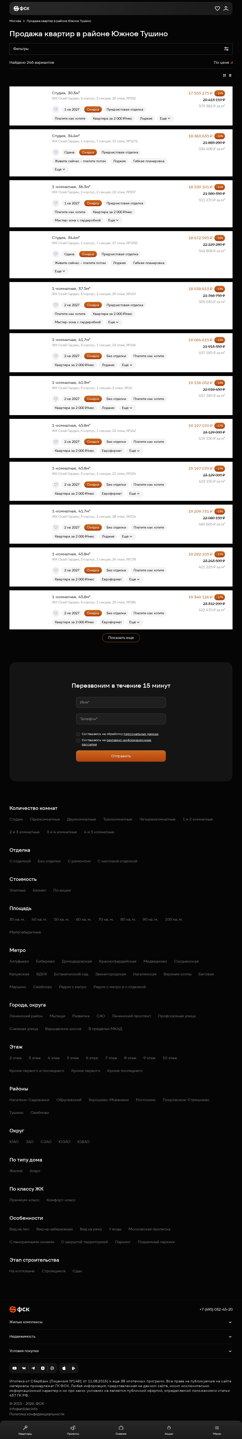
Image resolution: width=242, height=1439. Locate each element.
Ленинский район (26, 1015)
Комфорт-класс (61, 1199)
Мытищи (57, 1015)
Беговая (206, 974)
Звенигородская (110, 974)
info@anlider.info (23, 1409)
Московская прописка (149, 1229)
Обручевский (69, 1099)
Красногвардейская (117, 961)
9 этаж (149, 1057)
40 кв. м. (39, 919)
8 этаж (130, 1057)
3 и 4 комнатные (62, 831)
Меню (217, 1433)
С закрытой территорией (84, 1241)
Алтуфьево (19, 961)
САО (101, 1015)
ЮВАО (84, 1141)
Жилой (15, 1170)
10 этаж (170, 1057)
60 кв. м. (83, 919)
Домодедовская (77, 961)
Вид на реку (91, 1229)
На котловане (22, 1271)
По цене (221, 62)
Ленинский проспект (131, 1015)
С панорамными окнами (31, 1241)
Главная (121, 1433)
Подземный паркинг (156, 1241)
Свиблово (42, 986)
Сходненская (186, 961)
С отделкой (20, 861)
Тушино (16, 1112)
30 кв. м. (17, 919)
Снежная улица (23, 1028)
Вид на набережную (54, 1229)
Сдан (77, 1271)
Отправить (121, 755)
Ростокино (146, 1099)
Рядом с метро (72, 986)
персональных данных (141, 734)
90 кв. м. (150, 919)
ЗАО (30, 1141)
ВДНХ (41, 974)
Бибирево (45, 961)
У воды (115, 1229)
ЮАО (14, 1141)
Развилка (81, 1015)
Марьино (17, 986)
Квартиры (25, 1433)
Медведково (155, 961)
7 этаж (111, 1057)
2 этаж (15, 1057)
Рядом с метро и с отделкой (120, 986)
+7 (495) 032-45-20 (216, 1309)
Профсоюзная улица (177, 1015)
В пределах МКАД (105, 1028)
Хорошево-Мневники (109, 1099)
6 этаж (92, 1057)
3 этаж (35, 1057)
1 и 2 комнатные (198, 819)
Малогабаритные (25, 932)
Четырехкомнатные (157, 819)
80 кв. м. (128, 919)
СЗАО (46, 1141)
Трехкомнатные (117, 819)
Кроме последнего (125, 1070)
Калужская (19, 974)
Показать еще (121, 637)
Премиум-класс (24, 1199)
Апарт (35, 1170)
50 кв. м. (61, 919)
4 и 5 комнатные (99, 831)
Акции (169, 1433)
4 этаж (54, 1057)
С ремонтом (79, 861)
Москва (15, 21)
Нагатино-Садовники (29, 1099)
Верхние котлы (177, 974)
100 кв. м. (173, 919)
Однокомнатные (45, 819)
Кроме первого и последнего (36, 1070)
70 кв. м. (105, 919)
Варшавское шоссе (63, 1028)
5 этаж (73, 1057)
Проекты (73, 1433)
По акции (62, 890)
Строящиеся (53, 1271)
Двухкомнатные (81, 819)
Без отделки (49, 861)
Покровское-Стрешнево (186, 1099)
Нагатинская (144, 974)
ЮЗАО (64, 1141)
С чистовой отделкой (117, 861)
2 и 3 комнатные (24, 831)
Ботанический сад (71, 974)
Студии (16, 819)
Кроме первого (85, 1070)
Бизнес (39, 890)
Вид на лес (19, 1229)
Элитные (17, 890)
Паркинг (123, 1241)
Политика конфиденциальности (36, 1414)
